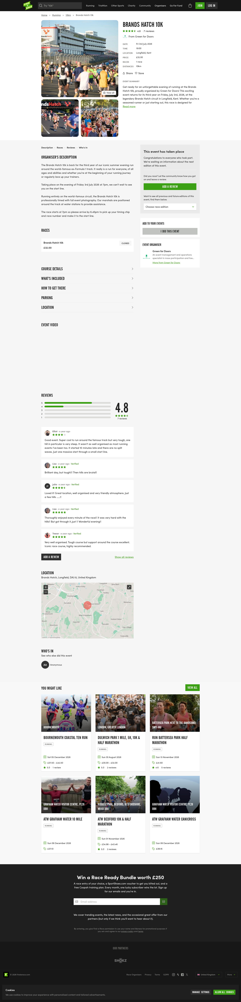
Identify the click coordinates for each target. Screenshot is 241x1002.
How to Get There (53, 288)
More (229, 974)
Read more (129, 106)
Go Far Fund (176, 5)
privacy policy (127, 931)
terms (140, 931)
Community (145, 5)
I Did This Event (170, 231)
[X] (187, 974)
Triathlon (102, 5)
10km (68, 15)
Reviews (71, 147)
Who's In (83, 147)
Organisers (160, 5)
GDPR (166, 974)
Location (47, 307)
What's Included (53, 278)
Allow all (224, 992)
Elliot (54, 431)
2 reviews (111, 767)
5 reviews (166, 767)
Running (90, 5)
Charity (131, 5)
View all (192, 688)
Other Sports (117, 5)
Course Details (52, 268)
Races (60, 147)
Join (200, 6)
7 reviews (149, 31)
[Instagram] (174, 974)
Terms (157, 974)
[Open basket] (190, 5)
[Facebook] (183, 974)
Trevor (55, 533)
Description (47, 147)
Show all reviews (124, 557)
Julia (54, 484)
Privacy (148, 974)
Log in (211, 6)
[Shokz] (120, 960)
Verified (74, 464)
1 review (57, 767)
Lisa (54, 464)
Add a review (51, 557)
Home (44, 15)
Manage (200, 992)
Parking (47, 297)
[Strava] (179, 974)
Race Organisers (133, 974)
